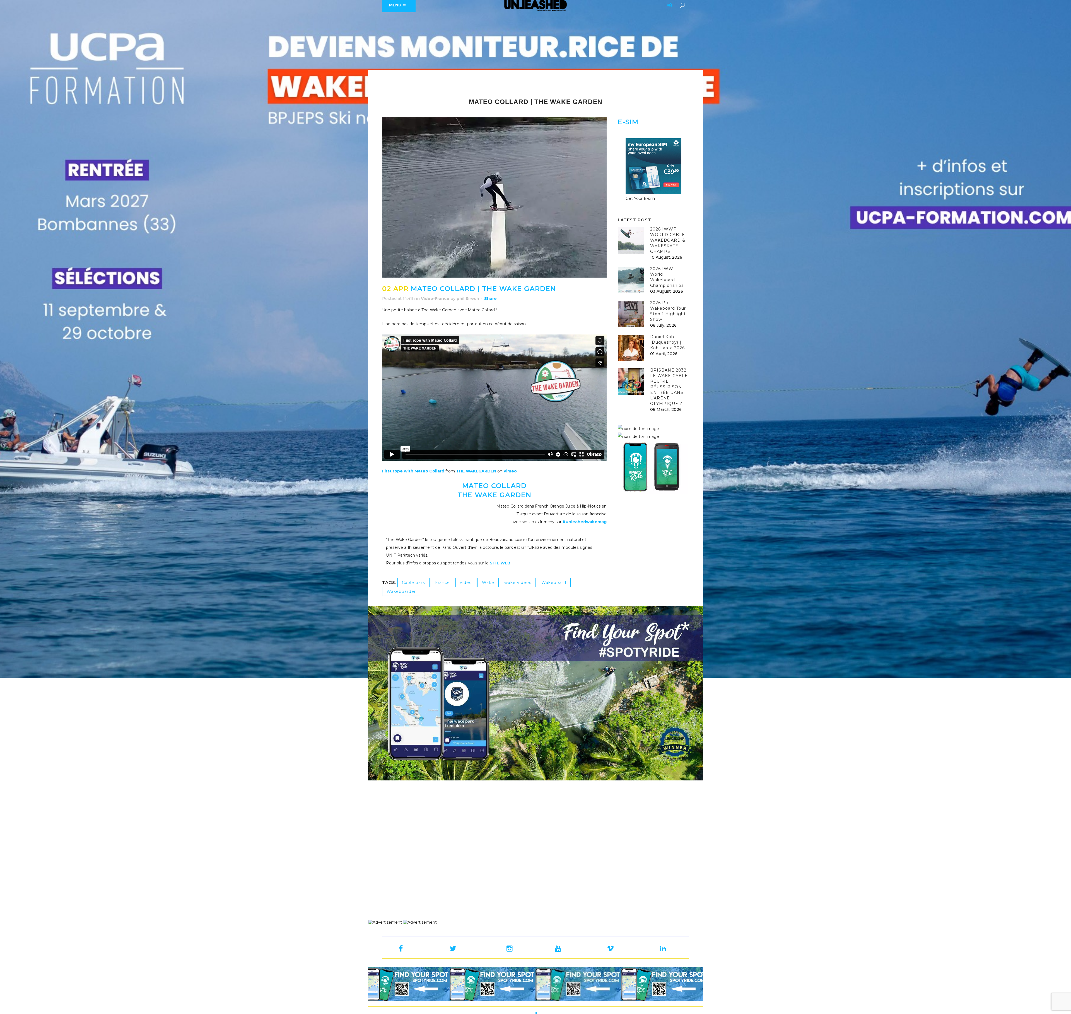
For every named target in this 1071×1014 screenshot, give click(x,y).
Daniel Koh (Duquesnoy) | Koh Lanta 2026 (667, 342)
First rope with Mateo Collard (413, 471)
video (466, 582)
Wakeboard (553, 582)
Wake (488, 582)
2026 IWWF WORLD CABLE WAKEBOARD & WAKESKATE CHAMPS (667, 240)
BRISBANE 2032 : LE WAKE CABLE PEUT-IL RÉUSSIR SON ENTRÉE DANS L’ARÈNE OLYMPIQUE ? (669, 387)
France (442, 582)
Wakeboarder (401, 591)
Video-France (435, 298)
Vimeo (510, 471)
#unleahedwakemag (585, 521)
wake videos (517, 582)
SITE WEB (500, 563)
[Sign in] (668, 5)
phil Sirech (468, 298)
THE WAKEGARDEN (476, 471)
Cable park (413, 582)
